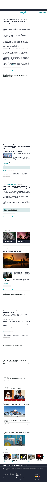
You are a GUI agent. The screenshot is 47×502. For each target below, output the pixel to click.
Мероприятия (26, 465)
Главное (4, 15)
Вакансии (17, 465)
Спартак (7, 331)
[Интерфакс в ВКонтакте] (19, 479)
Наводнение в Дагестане (30, 460)
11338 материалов (6, 461)
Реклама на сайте (21, 465)
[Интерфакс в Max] (21, 479)
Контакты (4, 465)
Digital (26, 15)
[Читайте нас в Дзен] (16, 479)
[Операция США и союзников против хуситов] (39, 458)
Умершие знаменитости (23, 459)
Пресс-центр (13, 465)
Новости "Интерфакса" (18, 475)
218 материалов (38, 462)
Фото (35, 15)
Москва (23, 15)
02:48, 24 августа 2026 (19, 184)
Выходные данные (37, 478)
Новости (29, 15)
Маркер (4, 477)
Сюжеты (32, 15)
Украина (15, 67)
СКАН (17, 476)
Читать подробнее (7, 162)
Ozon (4, 170)
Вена (20, 67)
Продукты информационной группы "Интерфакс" (14, 473)
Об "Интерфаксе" (8, 465)
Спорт (17, 15)
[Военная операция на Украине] (7, 458)
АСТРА (4, 478)
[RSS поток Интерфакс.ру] (20, 479)
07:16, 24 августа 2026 (8, 248)
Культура (20, 15)
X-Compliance (4, 476)
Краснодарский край (6, 213)
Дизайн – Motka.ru (37, 479)
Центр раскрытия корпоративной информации (21, 477)
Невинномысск (7, 170)
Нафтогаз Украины (10, 67)
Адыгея (15, 170)
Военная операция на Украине (12, 184)
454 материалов (22, 460)
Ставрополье (11, 170)
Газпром (18, 67)
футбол (9, 331)
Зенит (4, 331)
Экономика (14, 15)
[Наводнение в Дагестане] (31, 458)
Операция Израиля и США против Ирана (15, 460)
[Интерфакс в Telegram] (18, 479)
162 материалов (30, 461)
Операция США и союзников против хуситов (39, 460)
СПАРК (4, 475)
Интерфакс (23, 12)
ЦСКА (11, 331)
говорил (13, 64)
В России (7, 15)
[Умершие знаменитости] (23, 458)
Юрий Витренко (5, 67)
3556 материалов (14, 461)
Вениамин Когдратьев (12, 213)
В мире (11, 15)
